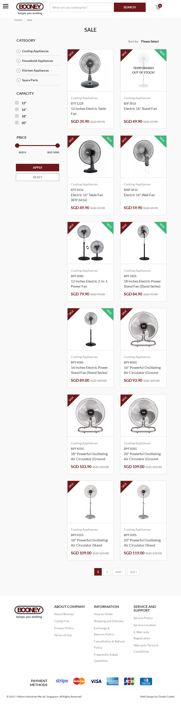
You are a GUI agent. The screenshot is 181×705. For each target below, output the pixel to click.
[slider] (17, 145)
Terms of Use (63, 635)
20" (24, 123)
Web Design (147, 696)
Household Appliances (37, 61)
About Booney (64, 614)
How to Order (103, 614)
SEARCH (130, 7)
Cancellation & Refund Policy (109, 644)
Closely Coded (166, 696)
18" (24, 116)
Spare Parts (30, 80)
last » (133, 572)
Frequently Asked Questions (106, 658)
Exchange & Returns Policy (104, 631)
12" (24, 103)
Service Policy (143, 618)
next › (119, 572)
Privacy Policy (64, 628)
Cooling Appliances (35, 51)
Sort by (133, 41)
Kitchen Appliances (35, 70)
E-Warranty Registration (142, 635)
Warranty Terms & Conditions (146, 648)
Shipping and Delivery (109, 621)
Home (18, 20)
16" (24, 109)
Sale (29, 20)
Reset (37, 177)
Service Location (145, 625)
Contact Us (61, 621)
